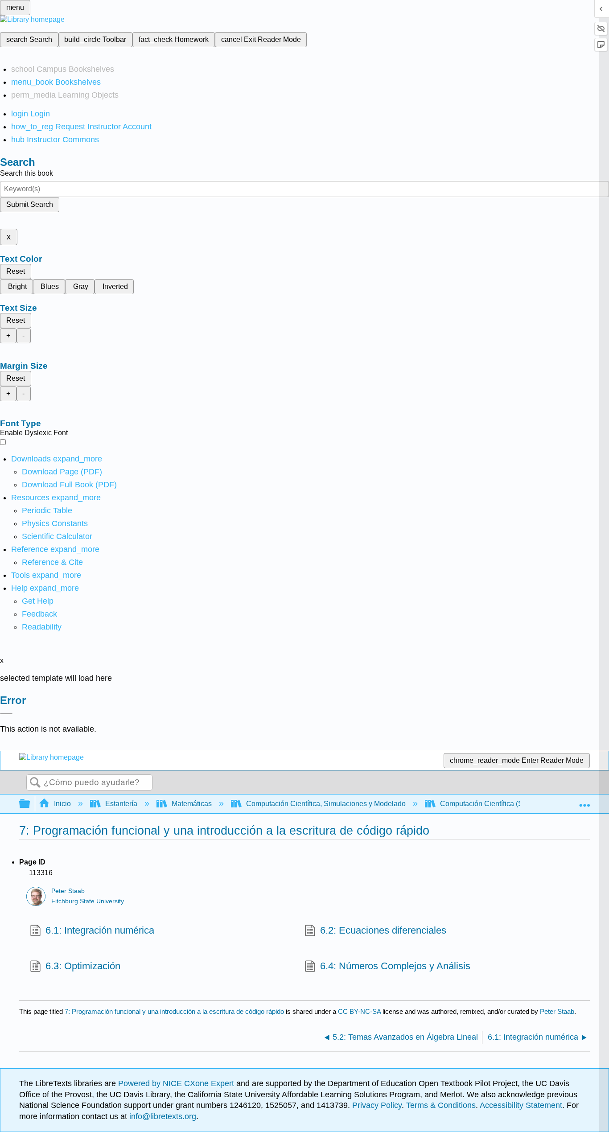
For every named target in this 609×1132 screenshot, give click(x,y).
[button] (39, 613)
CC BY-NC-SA (360, 1011)
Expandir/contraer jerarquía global (30, 804)
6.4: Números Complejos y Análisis (395, 965)
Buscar (35, 782)
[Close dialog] (6, 713)
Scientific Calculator (57, 536)
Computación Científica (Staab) (489, 803)
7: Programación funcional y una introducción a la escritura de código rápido (174, 1011)
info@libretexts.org (161, 1116)
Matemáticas (192, 803)
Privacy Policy (377, 1105)
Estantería (121, 803)
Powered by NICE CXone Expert (177, 1083)
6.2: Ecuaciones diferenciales (383, 930)
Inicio (62, 803)
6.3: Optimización (82, 965)
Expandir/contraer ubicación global (584, 801)
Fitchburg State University (87, 901)
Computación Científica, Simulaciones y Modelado (325, 803)
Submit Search (29, 204)
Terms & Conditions (441, 1105)
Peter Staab (68, 891)
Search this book (26, 173)
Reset (15, 271)
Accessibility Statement (521, 1105)
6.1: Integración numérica (99, 930)
